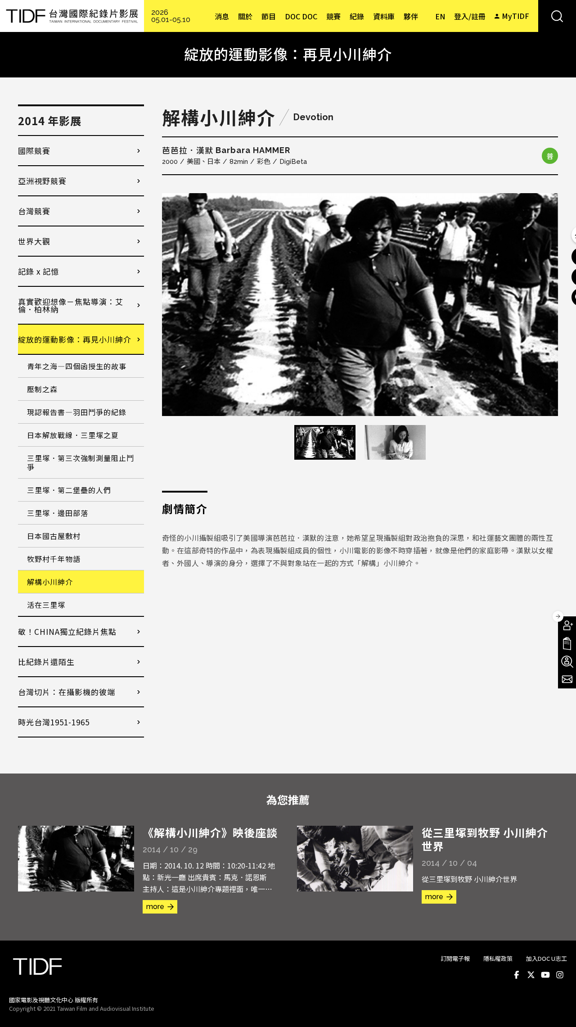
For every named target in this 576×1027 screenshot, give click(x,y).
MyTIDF (515, 15)
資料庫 (384, 16)
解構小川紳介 (50, 581)
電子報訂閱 (567, 679)
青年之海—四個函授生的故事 (76, 366)
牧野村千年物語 (54, 558)
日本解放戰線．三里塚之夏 (73, 435)
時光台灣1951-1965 (54, 722)
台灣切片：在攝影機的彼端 (66, 691)
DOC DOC (301, 16)
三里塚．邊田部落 (57, 512)
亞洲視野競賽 (42, 180)
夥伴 (411, 16)
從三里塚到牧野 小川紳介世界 (485, 839)
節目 (268, 16)
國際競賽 (34, 150)
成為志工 (567, 661)
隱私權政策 (498, 958)
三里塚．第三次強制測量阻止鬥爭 (80, 462)
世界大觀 (34, 241)
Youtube (545, 975)
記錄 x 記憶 (38, 271)
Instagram (560, 975)
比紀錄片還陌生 (46, 661)
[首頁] (72, 16)
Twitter (531, 975)
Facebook (516, 975)
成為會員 (567, 625)
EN (440, 16)
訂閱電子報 (455, 958)
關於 (245, 16)
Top (558, 1008)
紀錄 (357, 16)
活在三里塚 (46, 604)
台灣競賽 (34, 211)
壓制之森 (42, 389)
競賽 (333, 16)
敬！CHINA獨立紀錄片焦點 (67, 631)
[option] (360, 304)
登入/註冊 (470, 16)
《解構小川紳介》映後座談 (210, 832)
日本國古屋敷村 (54, 535)
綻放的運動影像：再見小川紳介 (74, 339)
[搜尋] (557, 16)
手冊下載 (567, 643)
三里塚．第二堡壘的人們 (69, 489)
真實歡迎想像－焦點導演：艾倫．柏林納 (70, 305)
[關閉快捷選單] (558, 616)
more (155, 906)
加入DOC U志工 (546, 958)
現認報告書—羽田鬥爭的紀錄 (76, 412)
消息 (222, 16)
